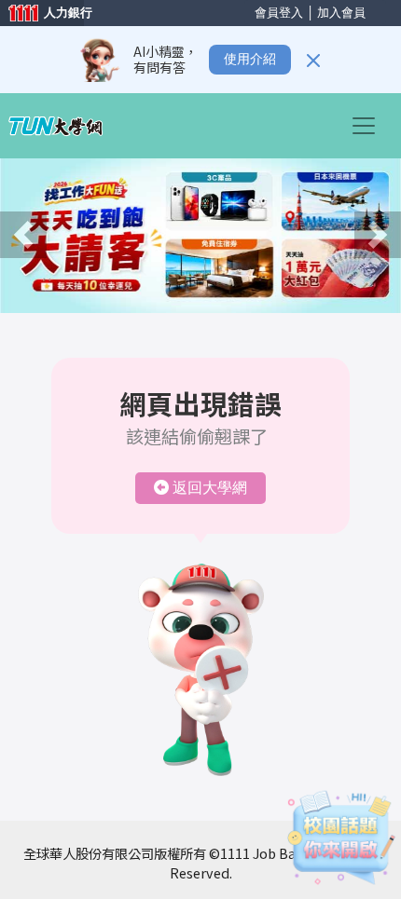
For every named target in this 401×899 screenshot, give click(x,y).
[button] (23, 234)
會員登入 (279, 13)
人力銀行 (42, 14)
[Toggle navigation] (369, 125)
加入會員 (341, 13)
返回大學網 (210, 488)
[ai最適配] (340, 838)
